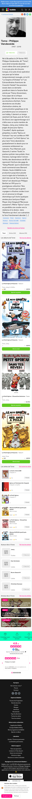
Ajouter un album (16, 732)
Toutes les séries (16, 716)
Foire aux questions (16, 749)
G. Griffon (12, 287)
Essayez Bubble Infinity (16, 727)
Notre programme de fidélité (16, 730)
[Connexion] (29, 9)
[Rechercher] (22, 9)
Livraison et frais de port (16, 751)
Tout (3, 233)
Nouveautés (16, 711)
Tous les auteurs (16, 718)
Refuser (16, 796)
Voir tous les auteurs (25, 544)
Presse (16, 688)
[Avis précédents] (2, 663)
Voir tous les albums (25, 238)
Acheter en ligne (16, 755)
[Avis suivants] (30, 663)
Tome (3, 287)
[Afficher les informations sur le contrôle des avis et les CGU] (25, 651)
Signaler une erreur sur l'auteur (16, 228)
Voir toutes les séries (25, 466)
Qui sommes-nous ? (16, 686)
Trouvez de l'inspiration (16, 700)
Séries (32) (12, 233)
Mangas (16, 707)
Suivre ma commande (16, 753)
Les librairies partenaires (16, 741)
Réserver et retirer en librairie (16, 757)
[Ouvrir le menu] (3, 9)
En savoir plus (19, 5)
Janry (7, 287)
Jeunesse (16, 709)
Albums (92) (23, 233)
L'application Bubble (16, 725)
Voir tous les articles (25, 596)
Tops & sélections (16, 714)
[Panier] (25, 9)
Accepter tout (7, 796)
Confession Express (7, 14)
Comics (16, 705)
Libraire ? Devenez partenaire (16, 739)
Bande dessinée (16, 703)
